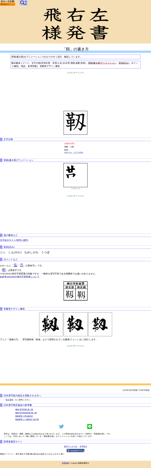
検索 (26, 2)
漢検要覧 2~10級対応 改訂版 (27, 419)
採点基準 (9, 400)
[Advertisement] (75, 90)
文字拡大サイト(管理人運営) (14, 240)
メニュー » (4, 4)
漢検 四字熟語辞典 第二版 (26, 413)
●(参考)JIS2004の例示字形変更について (19, 276)
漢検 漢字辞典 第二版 (24, 410)
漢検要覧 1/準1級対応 (24, 416)
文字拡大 (83, 446)
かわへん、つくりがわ (73, 152)
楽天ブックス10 (70, 446)
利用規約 (65, 463)
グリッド (76, 189)
